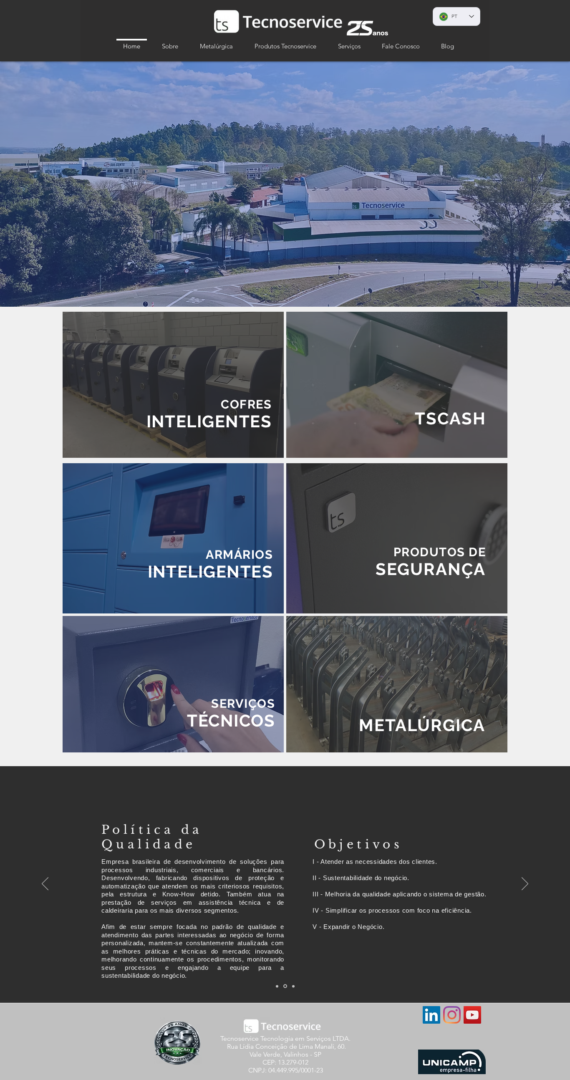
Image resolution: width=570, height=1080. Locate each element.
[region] (173, 385)
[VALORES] (293, 986)
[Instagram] (452, 1015)
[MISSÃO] (277, 986)
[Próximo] (525, 884)
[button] (170, 42)
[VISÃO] (284, 986)
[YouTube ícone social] (472, 1015)
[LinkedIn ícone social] (431, 1015)
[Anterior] (45, 884)
